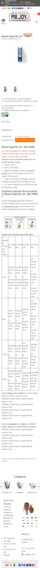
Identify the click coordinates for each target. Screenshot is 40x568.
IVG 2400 (6, 555)
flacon (10, 393)
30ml (21, 393)
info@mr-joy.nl (30, 554)
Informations (7, 130)
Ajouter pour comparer (28, 459)
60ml (24, 424)
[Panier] (37, 22)
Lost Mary (7, 541)
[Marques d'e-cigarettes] (7, 485)
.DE (16, 12)
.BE (27, 12)
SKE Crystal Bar (8, 538)
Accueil (4, 39)
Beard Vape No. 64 (14, 39)
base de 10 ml (16, 201)
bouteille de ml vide (11, 206)
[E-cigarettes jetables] (20, 485)
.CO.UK (19, 12)
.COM (23, 12)
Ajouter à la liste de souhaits (11, 459)
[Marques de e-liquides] (32, 485)
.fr (13, 12)
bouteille (12, 424)
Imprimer (5, 461)
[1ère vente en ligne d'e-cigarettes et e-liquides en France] (20, 17)
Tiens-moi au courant (26, 140)
